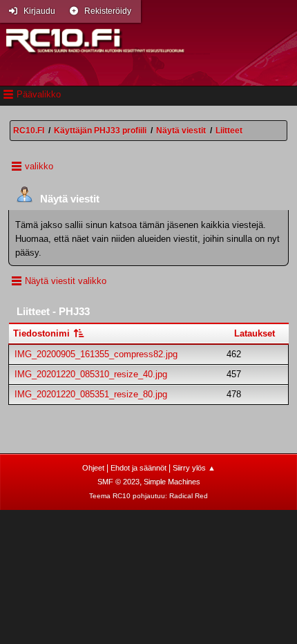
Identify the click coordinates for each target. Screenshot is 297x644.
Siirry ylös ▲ (194, 468)
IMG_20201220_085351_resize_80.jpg (91, 394)
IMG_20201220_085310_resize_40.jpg (91, 374)
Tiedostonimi (43, 333)
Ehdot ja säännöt (138, 468)
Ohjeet (93, 468)
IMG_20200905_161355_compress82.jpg (96, 354)
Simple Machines (172, 481)
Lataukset (254, 333)
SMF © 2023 (118, 481)
